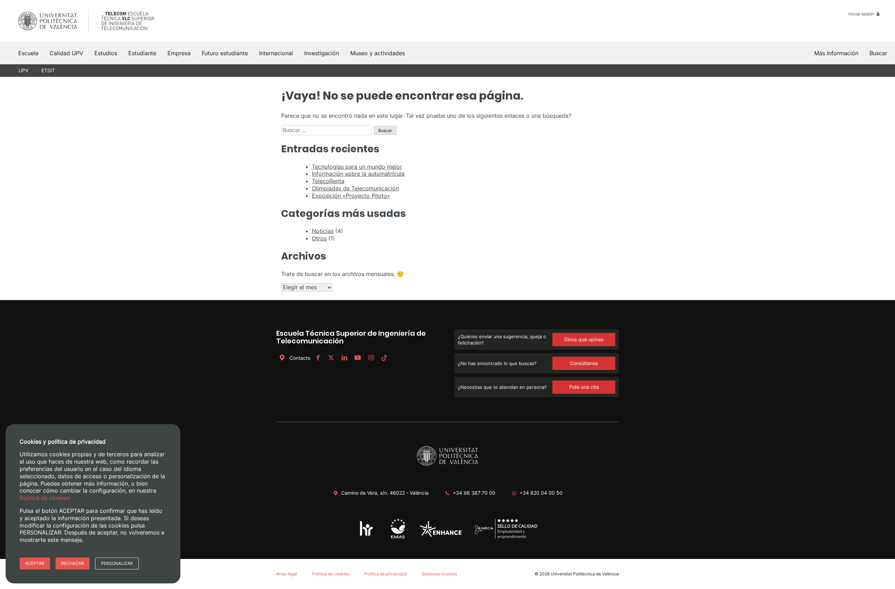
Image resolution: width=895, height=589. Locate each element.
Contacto (300, 358)
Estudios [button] (105, 53)
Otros (319, 238)
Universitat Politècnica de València (585, 573)
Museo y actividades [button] (377, 53)
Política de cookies (330, 573)
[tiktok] (384, 358)
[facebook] (318, 358)
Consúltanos (584, 363)
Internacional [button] (276, 53)
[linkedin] (344, 358)
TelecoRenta (328, 180)
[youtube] (358, 358)
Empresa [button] (179, 53)
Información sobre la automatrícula (358, 173)
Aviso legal (286, 573)
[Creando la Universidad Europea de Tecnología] (440, 535)
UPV (23, 70)
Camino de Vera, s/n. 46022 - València (385, 493)
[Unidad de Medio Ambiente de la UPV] (398, 538)
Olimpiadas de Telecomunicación (355, 188)
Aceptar (34, 563)
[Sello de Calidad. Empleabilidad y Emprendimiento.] (506, 537)
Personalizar (117, 563)
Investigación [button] (321, 53)
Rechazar (72, 563)
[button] (878, 53)
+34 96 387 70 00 (474, 493)
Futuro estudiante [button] (225, 53)
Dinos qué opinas (583, 339)
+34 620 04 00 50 (541, 493)
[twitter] (331, 358)
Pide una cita (584, 387)
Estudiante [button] (142, 53)
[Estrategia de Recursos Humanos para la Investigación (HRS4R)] (366, 535)
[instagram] (371, 358)
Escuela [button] (28, 53)
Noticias (323, 230)
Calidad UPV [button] (66, 53)
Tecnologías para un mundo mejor (357, 166)
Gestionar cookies (439, 573)
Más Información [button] (836, 53)
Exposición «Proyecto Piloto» (351, 195)
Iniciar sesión (862, 13)
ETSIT (48, 70)
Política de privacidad (385, 573)
